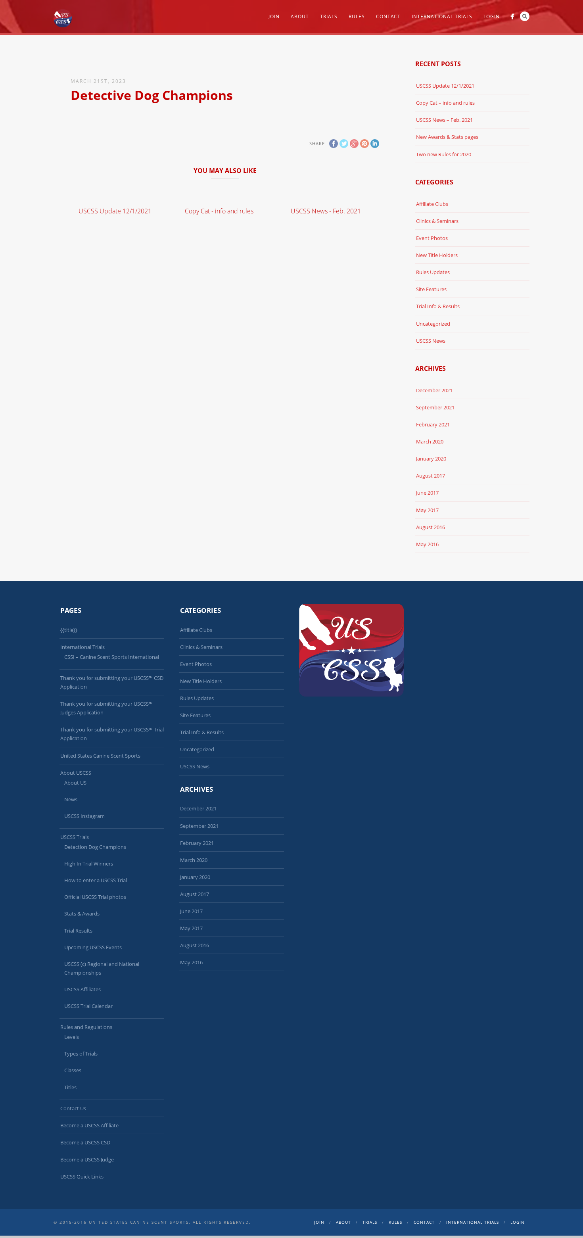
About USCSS (75, 772)
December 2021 (434, 390)
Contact (388, 16)
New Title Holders (437, 255)
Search (524, 16)
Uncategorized (433, 323)
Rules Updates (433, 272)
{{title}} (68, 629)
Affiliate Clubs (432, 203)
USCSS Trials (74, 837)
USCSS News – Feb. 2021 (444, 119)
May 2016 (427, 544)
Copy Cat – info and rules (445, 102)
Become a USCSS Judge (87, 1159)
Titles (70, 1087)
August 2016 (430, 527)
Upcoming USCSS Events (93, 947)
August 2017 (430, 475)
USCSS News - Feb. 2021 (326, 211)
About (300, 16)
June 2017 (427, 492)
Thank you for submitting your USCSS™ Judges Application (106, 708)
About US (75, 782)
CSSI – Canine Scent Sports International (111, 656)
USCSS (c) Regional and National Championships (101, 968)
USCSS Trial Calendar (88, 1006)
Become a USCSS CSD (85, 1142)
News (70, 799)
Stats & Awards (82, 913)
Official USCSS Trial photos (95, 896)
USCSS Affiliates (82, 989)
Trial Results (78, 930)
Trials (329, 16)
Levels (71, 1036)
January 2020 (431, 458)
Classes (72, 1070)
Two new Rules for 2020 (443, 154)
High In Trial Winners (88, 863)
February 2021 (433, 424)
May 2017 (427, 510)
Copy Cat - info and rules (219, 211)
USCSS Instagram (84, 816)
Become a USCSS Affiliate (89, 1125)
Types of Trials (81, 1053)
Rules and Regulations (86, 1027)
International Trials (442, 16)
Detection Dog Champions (95, 846)
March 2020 (429, 441)
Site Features (431, 289)
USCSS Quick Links (82, 1176)
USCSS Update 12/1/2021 (115, 211)
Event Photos (432, 238)
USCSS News (430, 340)
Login (491, 16)
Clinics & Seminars (437, 221)
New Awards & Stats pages (447, 136)
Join (274, 16)
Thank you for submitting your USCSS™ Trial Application (112, 734)
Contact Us (73, 1108)
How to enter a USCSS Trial (95, 880)
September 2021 (435, 407)
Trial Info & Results (438, 306)
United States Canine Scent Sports (100, 755)
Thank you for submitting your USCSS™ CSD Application (111, 682)
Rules (357, 16)
